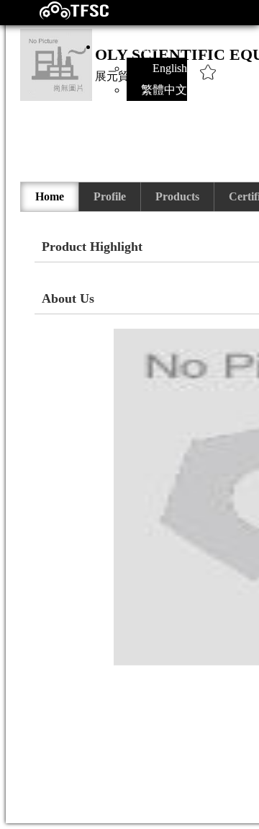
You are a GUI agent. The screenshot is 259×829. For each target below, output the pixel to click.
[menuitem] (50, 196)
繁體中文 (164, 90)
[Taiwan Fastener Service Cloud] (61, 16)
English (170, 68)
